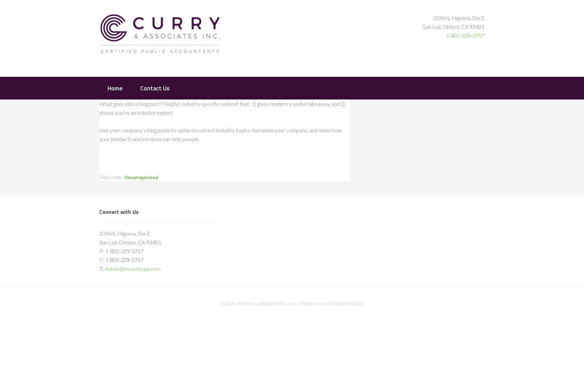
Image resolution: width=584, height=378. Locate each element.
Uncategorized (141, 177)
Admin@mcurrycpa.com (133, 268)
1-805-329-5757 (465, 35)
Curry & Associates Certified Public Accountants (160, 38)
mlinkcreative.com (340, 303)
